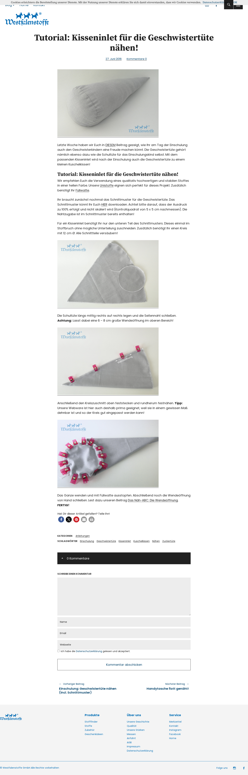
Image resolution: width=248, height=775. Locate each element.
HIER (104, 204)
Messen (131, 734)
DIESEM (110, 145)
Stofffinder (91, 721)
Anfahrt (131, 738)
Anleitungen (83, 536)
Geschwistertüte (106, 541)
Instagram (175, 730)
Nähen (156, 541)
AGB (129, 742)
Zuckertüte (168, 541)
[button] (61, 519)
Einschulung (87, 541)
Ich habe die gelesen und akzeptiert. (95, 651)
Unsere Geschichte (138, 721)
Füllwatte (82, 190)
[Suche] (228, 4)
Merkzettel (175, 721)
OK (235, 2)
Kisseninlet (125, 541)
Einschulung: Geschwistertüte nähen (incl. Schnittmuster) (87, 688)
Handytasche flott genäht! (158, 686)
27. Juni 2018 (114, 59)
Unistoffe (107, 185)
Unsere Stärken (136, 730)
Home (172, 738)
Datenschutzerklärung (89, 651)
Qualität (131, 726)
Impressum (133, 746)
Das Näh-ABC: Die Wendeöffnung (153, 500)
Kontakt (173, 726)
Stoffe (88, 726)
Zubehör (89, 730)
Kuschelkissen (141, 541)
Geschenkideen (94, 734)
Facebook (175, 734)
